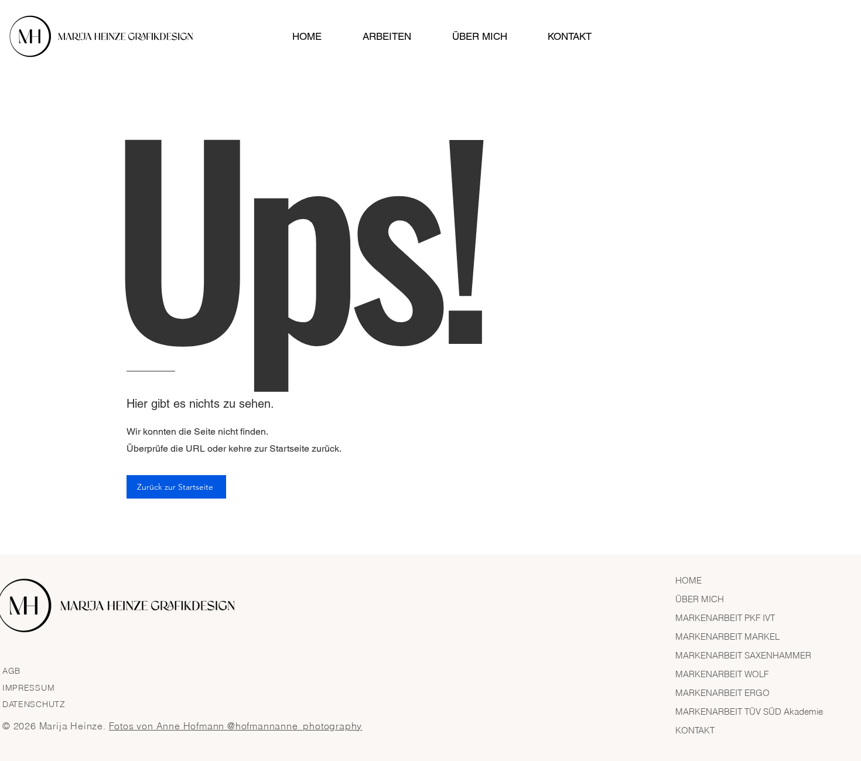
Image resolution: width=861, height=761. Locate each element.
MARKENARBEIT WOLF (721, 674)
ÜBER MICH (699, 599)
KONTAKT (695, 730)
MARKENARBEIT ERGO (722, 692)
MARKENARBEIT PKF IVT (725, 617)
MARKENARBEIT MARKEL (727, 636)
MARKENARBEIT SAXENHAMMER (743, 655)
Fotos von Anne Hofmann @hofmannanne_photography (236, 726)
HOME (688, 580)
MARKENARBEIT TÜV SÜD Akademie (749, 711)
